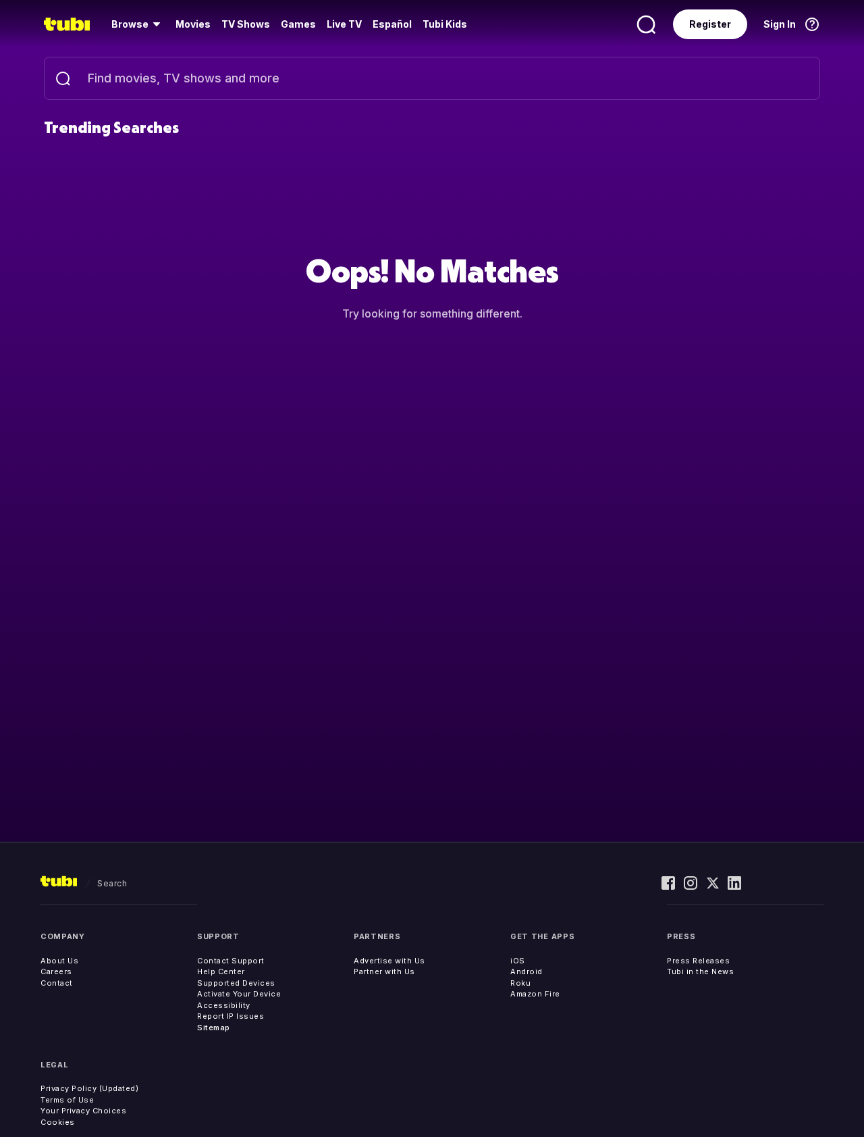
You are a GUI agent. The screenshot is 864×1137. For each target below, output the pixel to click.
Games (298, 24)
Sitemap (213, 1027)
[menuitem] (138, 24)
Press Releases (698, 960)
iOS (517, 960)
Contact (56, 983)
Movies (193, 24)
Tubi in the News (700, 971)
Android (526, 971)
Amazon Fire (535, 994)
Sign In (779, 24)
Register (710, 24)
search (112, 883)
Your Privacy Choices (83, 1110)
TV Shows (245, 24)
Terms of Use (67, 1100)
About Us (59, 960)
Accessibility (223, 1005)
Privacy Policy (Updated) (89, 1088)
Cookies (57, 1122)
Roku (520, 983)
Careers (56, 971)
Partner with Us (384, 971)
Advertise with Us (389, 960)
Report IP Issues (230, 1016)
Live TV (344, 24)
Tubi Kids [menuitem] (445, 24)
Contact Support (231, 960)
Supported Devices (236, 983)
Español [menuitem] (392, 24)
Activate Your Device (239, 994)
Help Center (221, 971)
